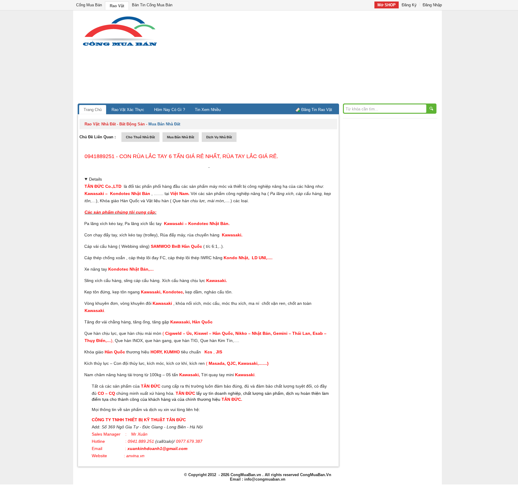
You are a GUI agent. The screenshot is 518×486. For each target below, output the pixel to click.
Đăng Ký (409, 5)
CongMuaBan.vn (246, 474)
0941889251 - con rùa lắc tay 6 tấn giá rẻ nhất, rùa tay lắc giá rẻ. (181, 156)
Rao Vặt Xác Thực (128, 109)
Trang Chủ (93, 109)
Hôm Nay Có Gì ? (169, 109)
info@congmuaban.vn (264, 479)
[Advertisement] (310, 58)
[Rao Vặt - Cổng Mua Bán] (120, 46)
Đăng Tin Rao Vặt (316, 109)
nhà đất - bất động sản (123, 124)
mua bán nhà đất (180, 137)
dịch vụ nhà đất (219, 137)
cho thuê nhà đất (140, 137)
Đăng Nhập (432, 5)
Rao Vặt (117, 6)
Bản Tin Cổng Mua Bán (152, 5)
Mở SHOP (386, 5)
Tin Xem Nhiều (208, 109)
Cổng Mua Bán (89, 5)
